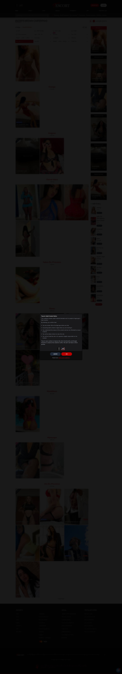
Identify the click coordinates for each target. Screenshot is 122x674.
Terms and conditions (64, 358)
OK (67, 354)
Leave (55, 354)
